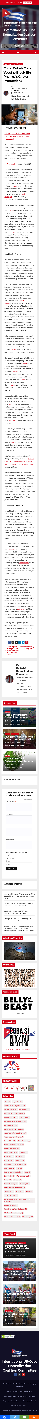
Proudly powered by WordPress (13, 1384)
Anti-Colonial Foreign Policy (14, 1106)
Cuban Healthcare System (14, 1145)
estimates (20, 609)
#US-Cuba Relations (18, 99)
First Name (9, 814)
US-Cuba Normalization (13, 1213)
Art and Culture (10, 1109)
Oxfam (11, 211)
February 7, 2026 (13, 1277)
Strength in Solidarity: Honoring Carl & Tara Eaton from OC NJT (17, 1316)
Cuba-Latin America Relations (15, 1121)
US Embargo (27, 1217)
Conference (9, 1268)
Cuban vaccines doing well (26, 648)
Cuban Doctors (24, 1141)
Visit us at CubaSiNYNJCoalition (18, 1050)
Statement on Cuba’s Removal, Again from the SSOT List (19, 1410)
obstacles (16, 371)
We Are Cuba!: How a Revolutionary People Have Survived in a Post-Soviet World (19, 461)
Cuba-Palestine (10, 1125)
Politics (7, 1180)
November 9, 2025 (14, 1320)
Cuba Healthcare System (13, 1137)
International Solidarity (13, 1172)
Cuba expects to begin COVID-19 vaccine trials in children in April (13, 650)
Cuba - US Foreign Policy (14, 1129)
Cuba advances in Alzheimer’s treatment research (18, 761)
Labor (27, 1172)
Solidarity (15, 734)
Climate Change (10, 1117)
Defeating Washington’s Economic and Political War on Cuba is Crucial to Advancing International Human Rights (19, 928)
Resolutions (31, 1396)
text (9, 864)
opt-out (10, 855)
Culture (23, 1152)
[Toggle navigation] (18, 52)
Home (9, 1391)
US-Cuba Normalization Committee (19, 89)
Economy (20, 1156)
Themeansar (19, 1386)
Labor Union (9, 1176)
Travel (28, 1191)
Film (19, 1168)
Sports (8, 1288)
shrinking (12, 549)
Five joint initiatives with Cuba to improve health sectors (19, 739)
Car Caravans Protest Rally (14, 1113)
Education (8, 1160)
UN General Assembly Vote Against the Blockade (17, 1200)
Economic (8, 1156)
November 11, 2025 (14, 1297)
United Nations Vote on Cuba (15, 1209)
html (9, 861)
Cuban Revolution (11, 1149)
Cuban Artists (9, 1141)
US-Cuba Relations (12, 1217)
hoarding (13, 186)
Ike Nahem (27, 1277)
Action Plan (25, 1405)
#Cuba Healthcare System (21, 96)
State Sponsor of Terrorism (14, 1188)
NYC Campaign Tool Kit (28, 1401)
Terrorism (8, 1191)
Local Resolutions (15, 1405)
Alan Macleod (12, 164)
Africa (7, 1102)
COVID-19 (24, 1117)
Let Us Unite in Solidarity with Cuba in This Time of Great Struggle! (19, 1274)
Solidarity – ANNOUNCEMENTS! (22, 1391)
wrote (14, 350)
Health (20, 64)
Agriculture (17, 1102)
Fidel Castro (9, 1168)
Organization (10, 839)
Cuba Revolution (11, 1152)
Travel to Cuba (10, 1195)
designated (12, 420)
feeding (23, 380)
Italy (12, 442)
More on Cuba (15, 1401)
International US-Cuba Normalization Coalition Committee (19, 34)
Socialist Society (10, 1184)
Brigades (6, 1401)
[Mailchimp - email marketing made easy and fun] (19, 875)
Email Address (11, 801)
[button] (32, 52)
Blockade (24, 1109)
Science (17, 1180)
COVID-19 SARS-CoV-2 (10, 64)
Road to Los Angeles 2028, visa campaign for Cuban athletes (19, 1294)
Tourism (19, 1191)
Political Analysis (23, 1176)
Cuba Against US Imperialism (15, 1133)
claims (13, 385)
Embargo (20, 1160)
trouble (24, 363)
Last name (9, 827)
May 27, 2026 (12, 1252)
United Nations (10, 1205)
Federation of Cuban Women (15, 1164)
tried (10, 404)
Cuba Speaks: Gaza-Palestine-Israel (15, 1396)
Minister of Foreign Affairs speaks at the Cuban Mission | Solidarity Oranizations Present (19, 896)
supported (12, 232)
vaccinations (24, 563)
